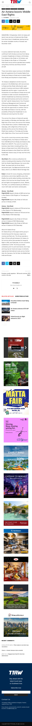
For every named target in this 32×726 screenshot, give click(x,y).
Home (3, 6)
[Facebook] (3, 21)
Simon (3, 650)
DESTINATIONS (14, 8)
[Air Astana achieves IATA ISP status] (6, 310)
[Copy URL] (18, 21)
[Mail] (14, 288)
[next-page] (5, 324)
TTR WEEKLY (6, 17)
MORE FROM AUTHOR (21, 296)
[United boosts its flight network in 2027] (6, 318)
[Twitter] (7, 21)
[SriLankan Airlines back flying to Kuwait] (6, 302)
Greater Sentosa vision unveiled (15, 650)
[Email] (10, 21)
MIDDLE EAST (21, 8)
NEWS (7, 6)
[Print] (14, 21)
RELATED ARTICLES (8, 296)
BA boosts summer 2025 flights (23, 274)
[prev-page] (3, 324)
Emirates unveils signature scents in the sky (9, 274)
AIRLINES (12, 6)
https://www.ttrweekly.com (16, 285)
